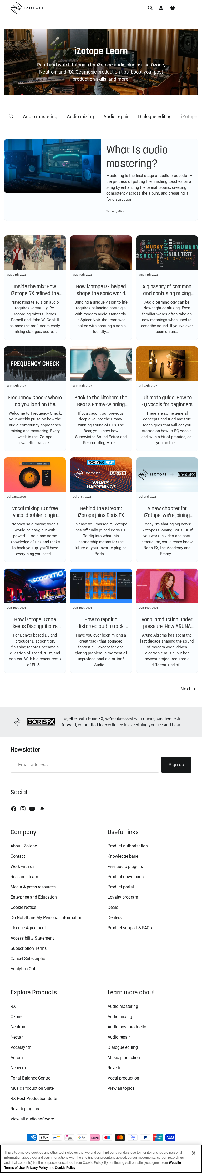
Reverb (114, 1067)
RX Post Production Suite (34, 1098)
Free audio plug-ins (125, 866)
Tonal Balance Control (31, 1078)
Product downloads (126, 876)
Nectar (17, 1037)
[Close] (193, 1153)
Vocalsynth (21, 1047)
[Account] (161, 8)
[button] (11, 116)
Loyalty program (123, 897)
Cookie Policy (65, 1168)
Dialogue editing (155, 116)
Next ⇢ (187, 688)
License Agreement (28, 927)
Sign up (176, 764)
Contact (18, 856)
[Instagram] (23, 809)
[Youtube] (32, 809)
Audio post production (128, 1026)
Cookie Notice (23, 907)
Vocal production (123, 1078)
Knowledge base (123, 856)
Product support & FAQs (130, 927)
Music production (124, 1057)
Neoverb (18, 1067)
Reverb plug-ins (25, 1108)
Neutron (18, 1026)
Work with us (22, 866)
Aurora (17, 1057)
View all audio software (32, 1119)
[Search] (150, 8)
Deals (113, 907)
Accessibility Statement (32, 938)
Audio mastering (40, 116)
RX (13, 1006)
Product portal (121, 886)
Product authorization (128, 845)
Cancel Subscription (29, 958)
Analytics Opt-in (25, 968)
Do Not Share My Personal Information (46, 917)
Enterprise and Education (34, 897)
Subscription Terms (29, 948)
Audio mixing (80, 116)
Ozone (16, 1016)
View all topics (121, 1088)
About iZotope (24, 845)
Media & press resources (33, 886)
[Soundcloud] (41, 809)
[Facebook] (14, 809)
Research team (24, 876)
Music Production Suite (32, 1088)
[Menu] (185, 8)
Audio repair (116, 116)
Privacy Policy (37, 1168)
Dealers (115, 917)
